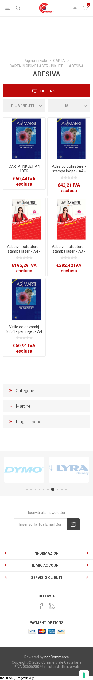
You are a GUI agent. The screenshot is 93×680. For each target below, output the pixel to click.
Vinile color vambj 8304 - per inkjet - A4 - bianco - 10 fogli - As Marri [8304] (24, 334)
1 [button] (27, 489)
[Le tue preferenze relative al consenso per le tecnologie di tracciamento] (84, 675)
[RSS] (52, 606)
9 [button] (62, 489)
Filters (47, 91)
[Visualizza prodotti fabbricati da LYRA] (69, 470)
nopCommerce (56, 657)
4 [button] (39, 489)
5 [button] (43, 489)
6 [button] (48, 489)
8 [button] (57, 489)
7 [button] (52, 489)
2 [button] (31, 489)
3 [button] (35, 489)
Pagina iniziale (35, 61)
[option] (24, 470)
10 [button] (66, 489)
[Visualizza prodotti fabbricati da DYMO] (24, 470)
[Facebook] (41, 606)
